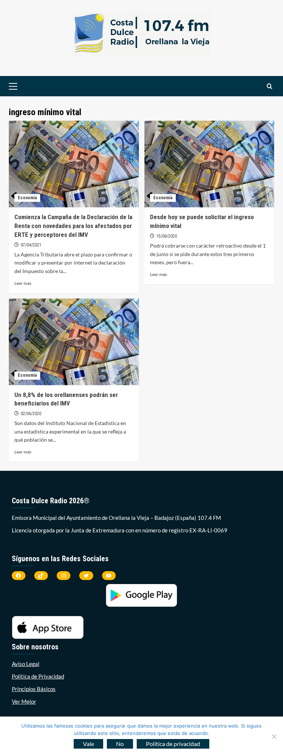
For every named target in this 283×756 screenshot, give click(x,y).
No (120, 743)
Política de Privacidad (38, 676)
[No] (273, 736)
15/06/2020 (166, 236)
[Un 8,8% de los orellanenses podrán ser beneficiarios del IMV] (74, 341)
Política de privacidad (173, 743)
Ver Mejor (24, 701)
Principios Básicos (34, 689)
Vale (88, 743)
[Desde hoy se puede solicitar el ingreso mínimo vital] (209, 164)
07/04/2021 (31, 245)
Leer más (22, 283)
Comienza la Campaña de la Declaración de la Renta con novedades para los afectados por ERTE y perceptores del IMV (73, 225)
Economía (27, 197)
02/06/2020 (31, 413)
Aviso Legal (25, 663)
